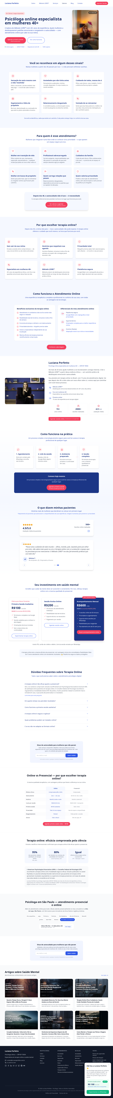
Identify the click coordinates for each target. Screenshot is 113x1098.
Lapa (39, 916)
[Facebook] (8, 1065)
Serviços (55, 3)
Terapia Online (61, 1070)
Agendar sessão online (64, 419)
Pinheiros (46, 916)
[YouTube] (13, 1065)
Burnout (59, 1056)
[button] (85, 30)
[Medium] (24, 1065)
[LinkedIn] (11, 1065)
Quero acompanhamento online (89, 632)
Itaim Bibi (48, 919)
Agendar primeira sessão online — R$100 (56, 824)
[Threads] (19, 1065)
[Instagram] (6, 1065)
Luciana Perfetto (12, 3)
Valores (64, 3)
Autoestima (78, 1056)
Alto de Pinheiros (74, 916)
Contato (80, 3)
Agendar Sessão (102, 3)
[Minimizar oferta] (108, 1064)
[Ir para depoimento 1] (54, 565)
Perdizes (53, 916)
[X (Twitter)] (16, 1065)
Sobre (33, 3)
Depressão (60, 1058)
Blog (72, 3)
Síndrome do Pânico (63, 1065)
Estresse (59, 1060)
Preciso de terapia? (98, 1057)
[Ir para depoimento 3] (58, 565)
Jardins (41, 919)
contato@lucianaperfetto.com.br (16, 1060)
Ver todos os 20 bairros (67, 919)
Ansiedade (60, 1053)
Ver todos (103, 975)
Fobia (58, 1063)
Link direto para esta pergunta (33, 695)
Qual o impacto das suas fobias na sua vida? (99, 1060)
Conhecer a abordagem (56, 347)
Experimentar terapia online (24, 636)
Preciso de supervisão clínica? (99, 1054)
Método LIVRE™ (44, 3)
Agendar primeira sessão (15, 40)
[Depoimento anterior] (24, 565)
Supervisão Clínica (62, 1067)
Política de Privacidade (51, 1093)
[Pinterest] (21, 1065)
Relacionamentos (80, 1063)
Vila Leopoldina (31, 916)
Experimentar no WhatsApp (97, 1092)
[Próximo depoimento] (88, 565)
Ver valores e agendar (56, 204)
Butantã (84, 916)
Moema (56, 919)
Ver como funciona (36, 40)
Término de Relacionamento (65, 1072)
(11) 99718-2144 (11, 1062)
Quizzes (42, 1063)
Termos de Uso (63, 1093)
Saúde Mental (79, 1065)
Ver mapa (68, 926)
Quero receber (72, 755)
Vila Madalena (63, 916)
